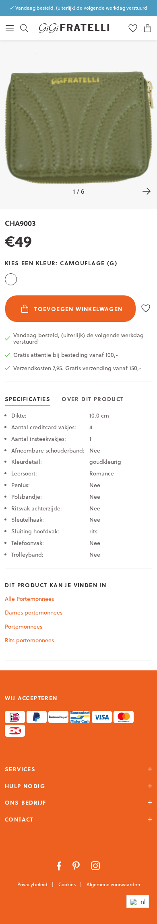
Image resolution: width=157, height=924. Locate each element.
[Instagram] (95, 865)
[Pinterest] (76, 865)
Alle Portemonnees (29, 599)
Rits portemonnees (29, 640)
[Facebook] (60, 865)
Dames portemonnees (33, 612)
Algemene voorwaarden (113, 884)
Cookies (67, 884)
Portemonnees (23, 627)
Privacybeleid (33, 884)
